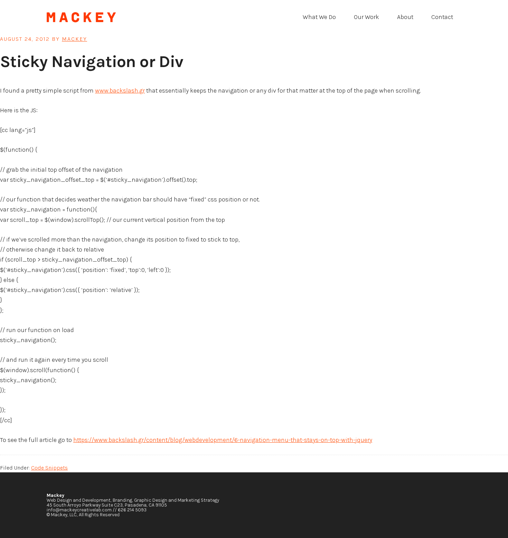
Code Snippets (49, 467)
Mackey (98, 17)
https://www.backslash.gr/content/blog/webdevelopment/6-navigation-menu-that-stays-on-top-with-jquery (222, 440)
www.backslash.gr (120, 90)
